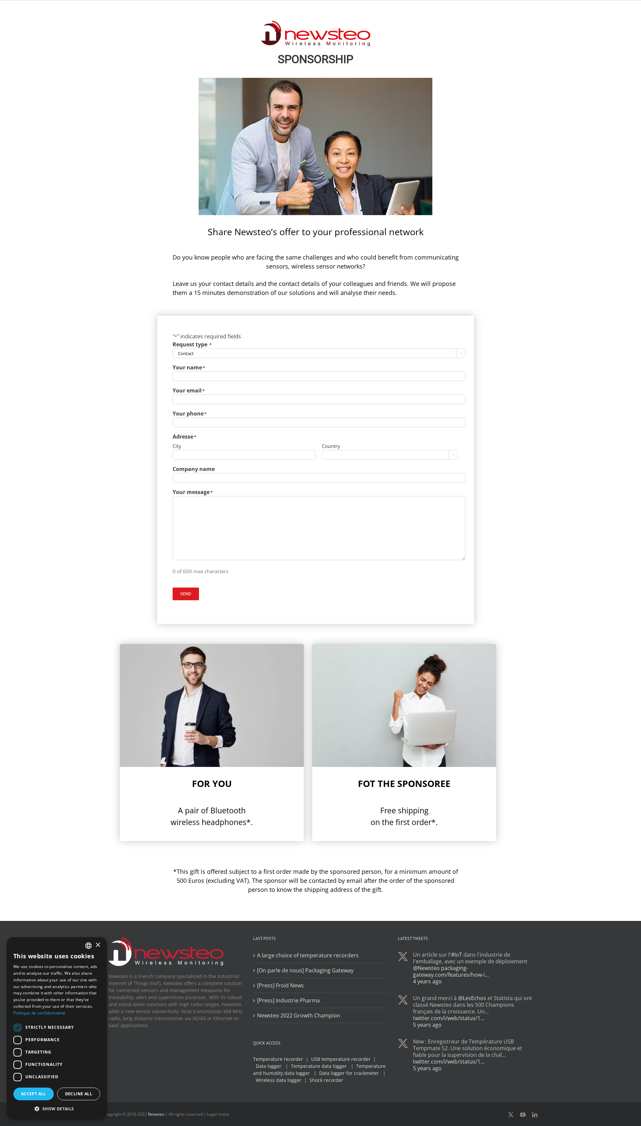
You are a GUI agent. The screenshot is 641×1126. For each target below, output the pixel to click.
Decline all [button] (78, 1094)
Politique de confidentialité (39, 1013)
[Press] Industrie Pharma (288, 1000)
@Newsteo (426, 968)
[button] (56, 1109)
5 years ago (427, 1024)
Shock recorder (326, 1080)
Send (185, 593)
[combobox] (88, 945)
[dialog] (57, 1028)
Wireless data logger (278, 1080)
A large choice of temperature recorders (308, 955)
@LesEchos (472, 998)
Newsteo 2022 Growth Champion (298, 1015)
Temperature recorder (278, 1059)
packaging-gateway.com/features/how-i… (451, 971)
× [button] (97, 945)
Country (331, 446)
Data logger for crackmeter (349, 1073)
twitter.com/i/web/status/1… (448, 1018)
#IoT (456, 954)
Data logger (268, 1066)
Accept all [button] (33, 1094)
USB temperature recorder (341, 1059)
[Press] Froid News (280, 985)
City (177, 446)
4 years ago (427, 981)
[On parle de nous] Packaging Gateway (305, 970)
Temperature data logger (319, 1066)
